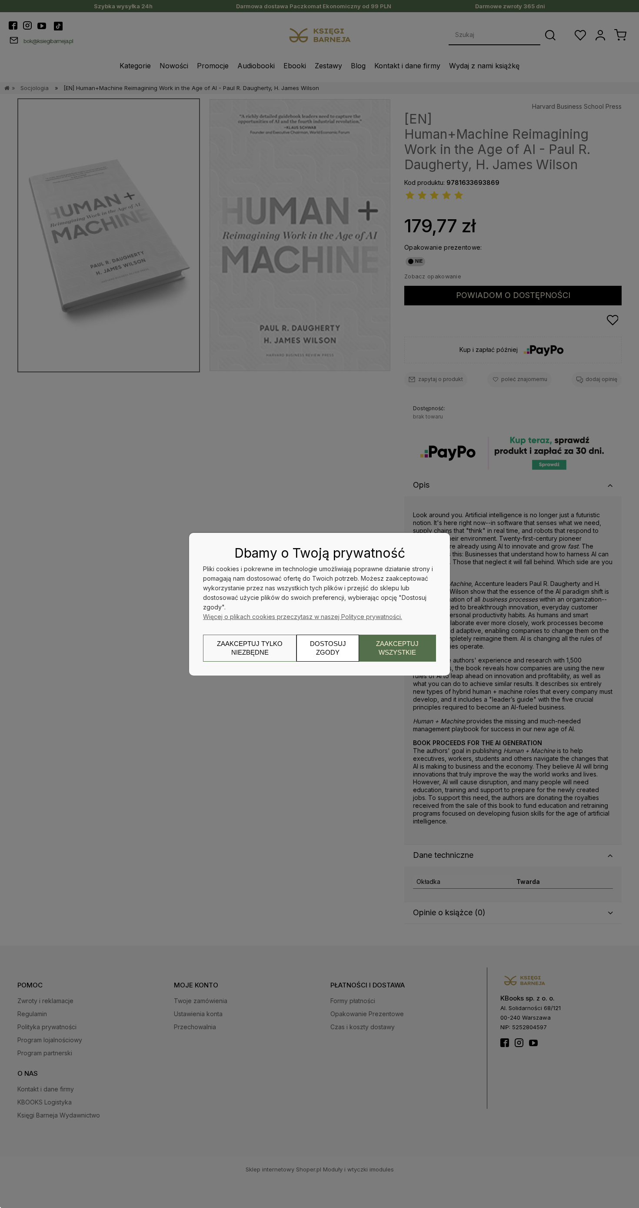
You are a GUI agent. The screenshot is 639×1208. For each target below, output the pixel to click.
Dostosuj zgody (328, 648)
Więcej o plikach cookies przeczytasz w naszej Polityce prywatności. (302, 616)
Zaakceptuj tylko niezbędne (250, 648)
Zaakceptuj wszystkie (397, 648)
